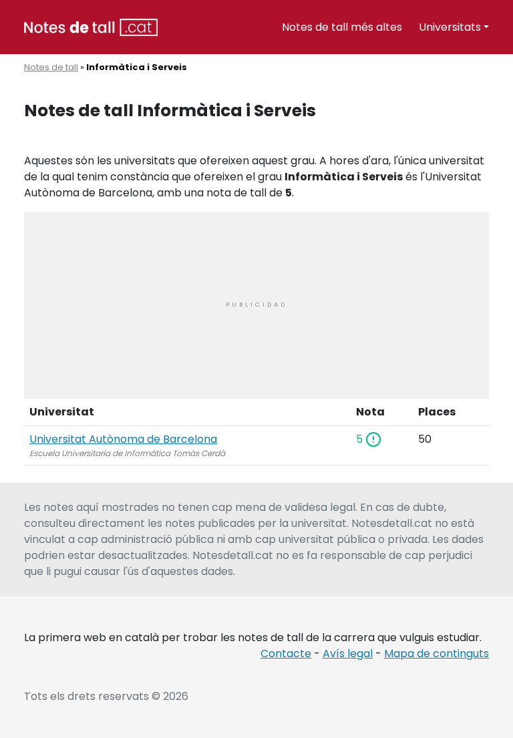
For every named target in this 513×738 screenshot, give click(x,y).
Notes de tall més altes (342, 27)
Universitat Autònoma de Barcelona (123, 439)
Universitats (450, 27)
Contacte (286, 653)
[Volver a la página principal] (91, 26)
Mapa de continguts (436, 653)
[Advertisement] (256, 305)
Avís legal (348, 653)
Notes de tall (51, 67)
